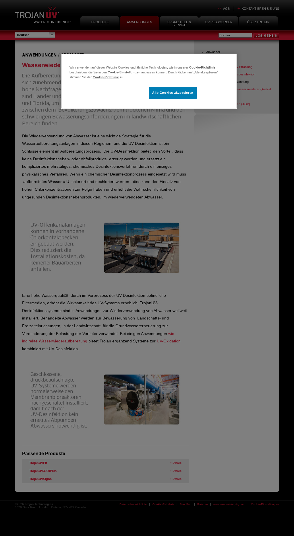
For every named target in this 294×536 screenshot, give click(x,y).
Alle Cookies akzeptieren (173, 92)
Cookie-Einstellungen (124, 72)
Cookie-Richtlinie (202, 67)
